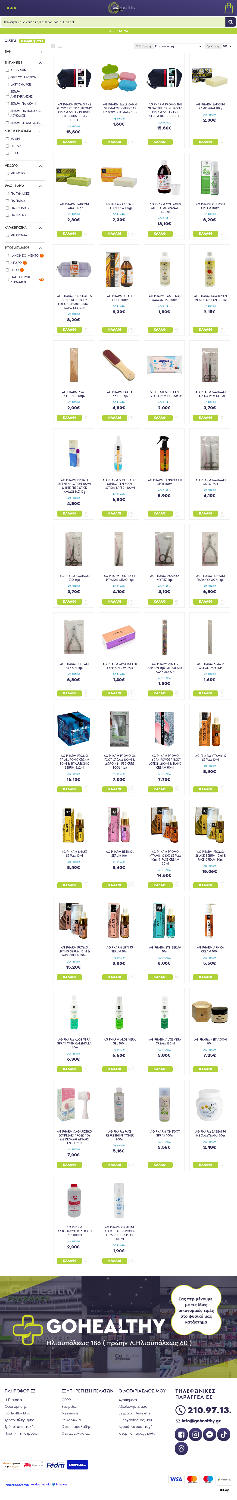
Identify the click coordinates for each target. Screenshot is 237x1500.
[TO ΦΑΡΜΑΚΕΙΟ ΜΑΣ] (181, 1448)
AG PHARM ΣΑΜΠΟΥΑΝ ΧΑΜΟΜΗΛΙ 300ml (165, 298)
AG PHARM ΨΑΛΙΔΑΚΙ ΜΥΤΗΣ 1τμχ (165, 578)
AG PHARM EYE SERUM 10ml (165, 949)
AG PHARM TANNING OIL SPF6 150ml (165, 482)
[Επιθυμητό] (86, 142)
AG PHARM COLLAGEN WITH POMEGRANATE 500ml (165, 208)
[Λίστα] (59, 46)
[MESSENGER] (209, 1434)
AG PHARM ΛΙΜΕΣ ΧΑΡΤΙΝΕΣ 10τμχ (74, 394)
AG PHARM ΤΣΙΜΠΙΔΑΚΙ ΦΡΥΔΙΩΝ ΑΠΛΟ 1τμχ (120, 578)
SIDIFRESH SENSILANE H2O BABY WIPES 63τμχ (165, 394)
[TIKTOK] (223, 1434)
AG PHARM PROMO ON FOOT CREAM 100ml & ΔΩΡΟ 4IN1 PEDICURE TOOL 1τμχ (120, 761)
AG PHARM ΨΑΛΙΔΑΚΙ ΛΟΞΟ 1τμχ (211, 482)
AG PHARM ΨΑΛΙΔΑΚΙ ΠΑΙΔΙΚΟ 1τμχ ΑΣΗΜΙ (211, 394)
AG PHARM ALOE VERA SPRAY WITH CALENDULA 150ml (74, 1043)
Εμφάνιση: (213, 46)
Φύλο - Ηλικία (14, 186)
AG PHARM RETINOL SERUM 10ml (120, 853)
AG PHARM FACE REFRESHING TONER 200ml (120, 1135)
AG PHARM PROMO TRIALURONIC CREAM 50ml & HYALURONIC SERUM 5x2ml (74, 761)
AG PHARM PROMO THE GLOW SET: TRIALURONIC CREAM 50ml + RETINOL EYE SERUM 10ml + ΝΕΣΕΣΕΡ (74, 112)
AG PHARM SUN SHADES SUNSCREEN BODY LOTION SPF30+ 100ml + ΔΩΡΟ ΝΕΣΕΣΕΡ (74, 302)
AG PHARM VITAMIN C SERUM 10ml (210, 757)
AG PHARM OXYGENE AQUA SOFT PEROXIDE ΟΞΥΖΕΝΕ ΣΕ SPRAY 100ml (119, 1233)
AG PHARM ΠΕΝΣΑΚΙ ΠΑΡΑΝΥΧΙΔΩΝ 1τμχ (210, 578)
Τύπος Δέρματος (17, 247)
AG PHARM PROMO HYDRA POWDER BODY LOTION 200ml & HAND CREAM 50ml (165, 761)
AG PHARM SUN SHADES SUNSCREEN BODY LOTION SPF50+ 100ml (120, 484)
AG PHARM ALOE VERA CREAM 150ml (165, 1041)
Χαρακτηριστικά (16, 227)
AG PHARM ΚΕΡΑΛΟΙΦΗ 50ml (210, 1041)
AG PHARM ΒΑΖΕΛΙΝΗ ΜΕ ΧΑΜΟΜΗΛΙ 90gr (210, 1133)
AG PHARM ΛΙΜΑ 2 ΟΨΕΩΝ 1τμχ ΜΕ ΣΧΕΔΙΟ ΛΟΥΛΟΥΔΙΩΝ (165, 668)
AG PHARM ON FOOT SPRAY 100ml (165, 1133)
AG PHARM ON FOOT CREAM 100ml (210, 206)
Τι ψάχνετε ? (13, 62)
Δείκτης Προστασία (18, 131)
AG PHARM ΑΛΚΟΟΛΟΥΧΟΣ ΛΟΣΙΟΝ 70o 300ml (74, 1231)
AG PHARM (73, 126)
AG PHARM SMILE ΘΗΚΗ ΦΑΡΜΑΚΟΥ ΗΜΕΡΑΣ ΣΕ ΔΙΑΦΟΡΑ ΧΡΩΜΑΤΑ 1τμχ (120, 108)
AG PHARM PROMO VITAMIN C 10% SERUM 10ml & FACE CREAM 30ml (165, 857)
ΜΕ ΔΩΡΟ (11, 165)
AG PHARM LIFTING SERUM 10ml (119, 949)
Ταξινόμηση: (144, 46)
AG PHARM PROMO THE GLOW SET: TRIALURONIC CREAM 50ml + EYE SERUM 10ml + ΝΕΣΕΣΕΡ (165, 110)
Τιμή (8, 51)
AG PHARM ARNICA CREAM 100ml (210, 949)
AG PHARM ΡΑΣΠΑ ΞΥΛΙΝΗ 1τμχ (120, 394)
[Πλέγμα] (53, 46)
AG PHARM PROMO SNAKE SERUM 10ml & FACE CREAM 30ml (210, 855)
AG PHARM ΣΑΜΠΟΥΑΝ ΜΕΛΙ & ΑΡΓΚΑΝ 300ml (210, 298)
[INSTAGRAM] (195, 1434)
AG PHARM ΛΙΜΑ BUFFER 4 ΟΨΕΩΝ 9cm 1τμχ (120, 666)
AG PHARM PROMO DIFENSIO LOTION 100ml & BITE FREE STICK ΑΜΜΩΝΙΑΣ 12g (74, 486)
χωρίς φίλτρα (33, 41)
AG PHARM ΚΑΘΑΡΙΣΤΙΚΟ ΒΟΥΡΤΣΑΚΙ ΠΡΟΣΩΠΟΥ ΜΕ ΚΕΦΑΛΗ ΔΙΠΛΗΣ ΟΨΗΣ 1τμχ (74, 1137)
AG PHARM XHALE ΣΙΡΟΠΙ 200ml (120, 298)
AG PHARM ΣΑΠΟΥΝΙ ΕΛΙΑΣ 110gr (74, 206)
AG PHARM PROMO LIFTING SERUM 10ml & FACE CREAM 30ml (74, 951)
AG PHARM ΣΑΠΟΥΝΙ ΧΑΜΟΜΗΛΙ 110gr (210, 106)
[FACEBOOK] (181, 1434)
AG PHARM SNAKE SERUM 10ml (74, 853)
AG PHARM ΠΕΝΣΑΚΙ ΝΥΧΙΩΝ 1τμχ (74, 666)
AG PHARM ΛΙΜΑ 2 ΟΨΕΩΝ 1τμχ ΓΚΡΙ (210, 666)
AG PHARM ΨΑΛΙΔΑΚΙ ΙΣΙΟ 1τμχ (74, 578)
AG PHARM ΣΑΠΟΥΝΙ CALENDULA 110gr (119, 206)
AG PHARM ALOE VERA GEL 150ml (120, 1041)
